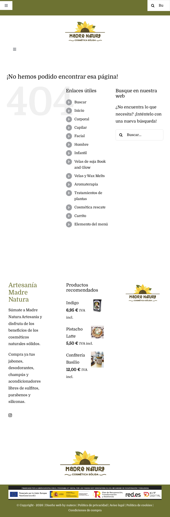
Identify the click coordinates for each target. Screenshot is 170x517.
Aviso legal (117, 505)
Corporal (81, 119)
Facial (79, 136)
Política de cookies (139, 505)
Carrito (80, 216)
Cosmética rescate (90, 207)
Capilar (80, 128)
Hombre (81, 145)
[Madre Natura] (85, 17)
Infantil (80, 153)
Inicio (79, 111)
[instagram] (10, 415)
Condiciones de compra (85, 510)
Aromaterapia (86, 184)
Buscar (80, 102)
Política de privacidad (93, 505)
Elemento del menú (91, 224)
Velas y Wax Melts (89, 176)
